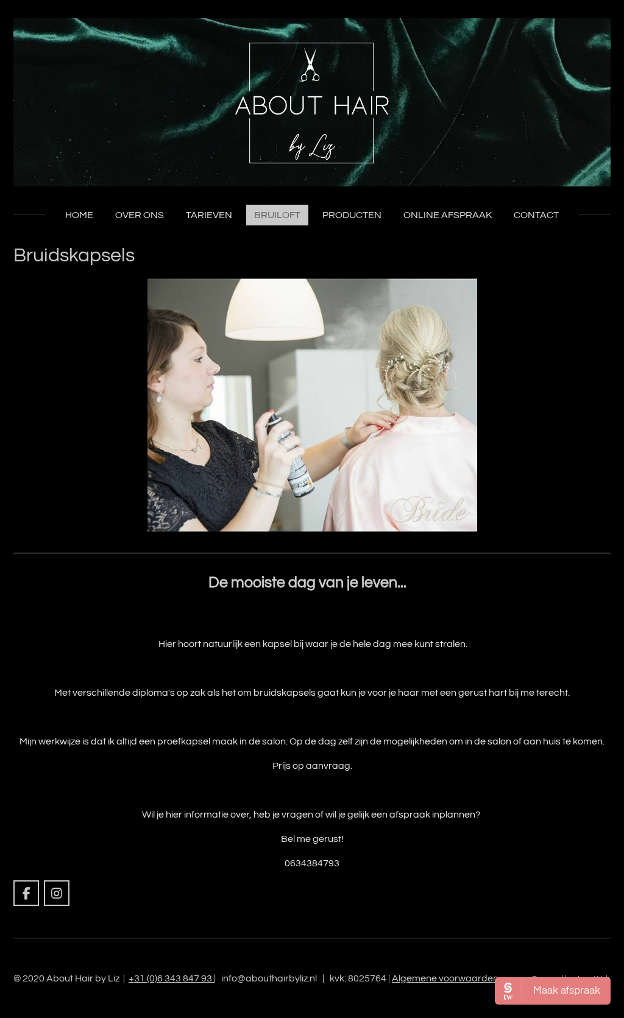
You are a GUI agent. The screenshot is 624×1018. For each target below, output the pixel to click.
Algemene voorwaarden (445, 978)
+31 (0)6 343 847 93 (171, 978)
